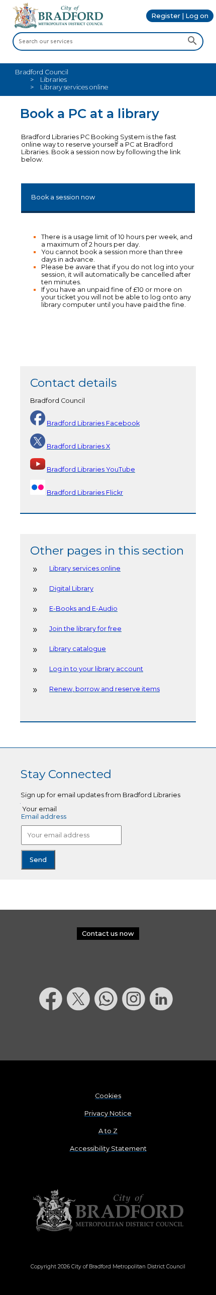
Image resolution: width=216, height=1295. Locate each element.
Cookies (108, 1096)
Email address (43, 816)
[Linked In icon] (163, 1036)
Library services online (85, 568)
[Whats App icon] (108, 1036)
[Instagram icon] (136, 1036)
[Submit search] (192, 41)
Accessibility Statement (108, 1148)
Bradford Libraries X (78, 446)
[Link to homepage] (108, 1211)
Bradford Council (41, 72)
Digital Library (71, 588)
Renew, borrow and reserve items (104, 689)
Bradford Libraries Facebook (93, 423)
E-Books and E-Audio (83, 608)
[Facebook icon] (53, 1036)
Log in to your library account (96, 669)
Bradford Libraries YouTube (91, 469)
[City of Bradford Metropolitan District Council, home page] (58, 26)
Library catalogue (77, 649)
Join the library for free (85, 628)
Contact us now (108, 933)
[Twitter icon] (80, 1036)
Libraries (53, 79)
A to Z (108, 1131)
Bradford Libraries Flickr (85, 492)
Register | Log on (179, 16)
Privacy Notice (108, 1113)
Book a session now (63, 197)
